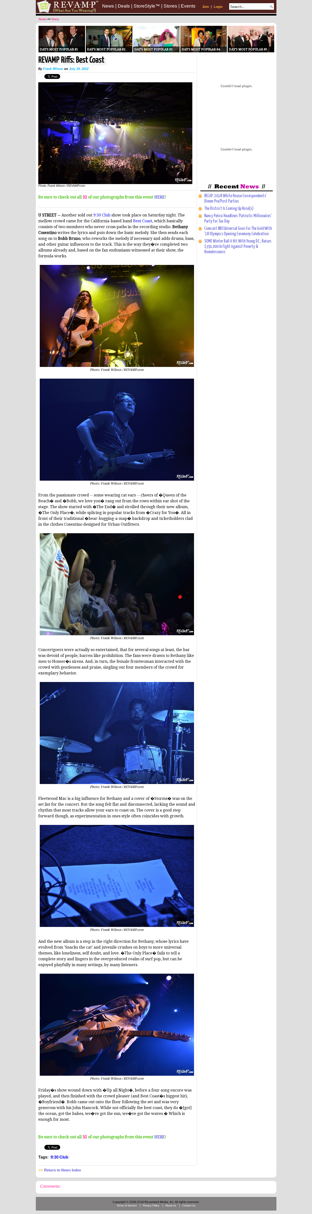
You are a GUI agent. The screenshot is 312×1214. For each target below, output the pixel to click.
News (108, 6)
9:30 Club (101, 215)
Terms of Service (127, 1205)
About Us (170, 1205)
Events (188, 6)
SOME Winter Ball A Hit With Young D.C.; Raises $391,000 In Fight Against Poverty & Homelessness (237, 246)
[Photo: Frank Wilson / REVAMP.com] (115, 183)
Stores (170, 6)
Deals (124, 6)
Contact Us (188, 1205)
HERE (159, 197)
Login (218, 7)
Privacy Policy (151, 1205)
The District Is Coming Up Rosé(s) (229, 208)
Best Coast (142, 221)
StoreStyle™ (147, 6)
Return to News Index (62, 1170)
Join (205, 7)
